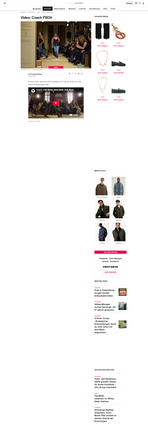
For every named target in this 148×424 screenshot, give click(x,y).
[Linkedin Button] (75, 73)
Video (38, 12)
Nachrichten (31, 12)
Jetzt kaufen (102, 46)
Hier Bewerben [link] (110, 272)
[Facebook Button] (72, 73)
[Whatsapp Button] (81, 73)
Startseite (23, 12)
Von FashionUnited (35, 74)
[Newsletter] (136, 3)
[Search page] (140, 3)
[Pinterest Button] (78, 73)
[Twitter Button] (69, 73)
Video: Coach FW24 (47, 12)
